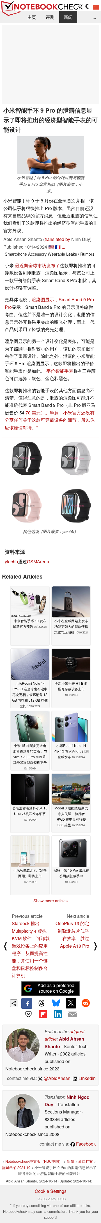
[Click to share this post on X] (71, 1003)
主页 (31, 17)
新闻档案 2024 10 (16, 1167)
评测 (49, 17)
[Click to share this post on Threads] (41, 1003)
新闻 (68, 17)
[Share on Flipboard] (43, 1014)
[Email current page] (72, 1014)
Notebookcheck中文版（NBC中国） (34, 1161)
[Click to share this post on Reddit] (85, 1003)
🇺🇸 (51, 247)
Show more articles (50, 900)
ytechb (11, 561)
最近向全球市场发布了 (37, 265)
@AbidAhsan (56, 1078)
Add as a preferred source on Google (56, 988)
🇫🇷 (58, 247)
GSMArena (38, 561)
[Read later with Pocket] (28, 1014)
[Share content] (14, 1003)
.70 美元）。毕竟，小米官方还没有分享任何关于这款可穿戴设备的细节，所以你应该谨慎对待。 (50, 420)
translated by (57, 239)
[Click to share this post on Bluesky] (56, 1003)
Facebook (85, 1144)
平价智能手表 (59, 371)
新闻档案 (85, 1161)
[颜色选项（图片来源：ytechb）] (50, 482)
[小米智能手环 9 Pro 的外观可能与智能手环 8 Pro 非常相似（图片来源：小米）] (50, 155)
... (94, 17)
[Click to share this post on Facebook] (26, 1003)
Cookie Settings (50, 1191)
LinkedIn (86, 1078)
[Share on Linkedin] (57, 1014)
